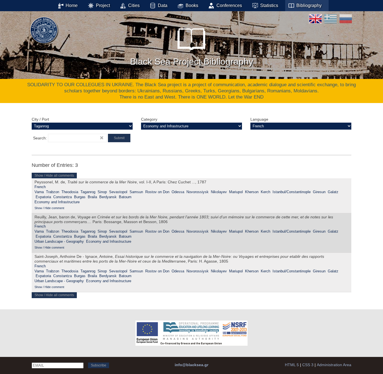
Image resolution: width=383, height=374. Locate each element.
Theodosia (69, 192)
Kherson (252, 192)
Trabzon (52, 192)
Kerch (265, 192)
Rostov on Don (157, 192)
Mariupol (236, 192)
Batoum (125, 197)
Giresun (319, 192)
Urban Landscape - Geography (59, 241)
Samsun (136, 192)
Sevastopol (118, 192)
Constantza (62, 197)
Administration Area (334, 365)
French (40, 187)
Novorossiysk (197, 192)
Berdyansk (108, 197)
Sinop (102, 192)
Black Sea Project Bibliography (191, 62)
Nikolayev (219, 192)
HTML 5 (292, 365)
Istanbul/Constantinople (292, 192)
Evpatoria (43, 197)
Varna (39, 192)
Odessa (178, 192)
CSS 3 (307, 365)
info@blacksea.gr (191, 365)
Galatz (333, 192)
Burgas (80, 197)
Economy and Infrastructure (57, 202)
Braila (92, 197)
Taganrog (87, 192)
